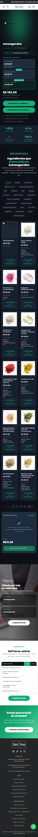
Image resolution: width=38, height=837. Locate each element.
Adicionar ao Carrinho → (19, 103)
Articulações (20, 211)
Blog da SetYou (19, 796)
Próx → (30, 506)
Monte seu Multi (19, 779)
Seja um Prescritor (19, 789)
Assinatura (19, 815)
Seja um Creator (19, 822)
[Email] (24, 751)
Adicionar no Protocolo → (19, 110)
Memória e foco (10, 187)
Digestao (8, 211)
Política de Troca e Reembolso (19, 812)
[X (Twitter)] (17, 751)
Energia (31, 191)
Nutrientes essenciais (26, 187)
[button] (4, 7)
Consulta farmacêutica (19, 793)
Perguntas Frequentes (19, 786)
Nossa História (19, 825)
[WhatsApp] (21, 751)
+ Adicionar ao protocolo (10, 262)
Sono (22, 207)
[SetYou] (19, 744)
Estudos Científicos (19, 818)
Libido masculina (26, 203)
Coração (6, 195)
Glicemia (14, 191)
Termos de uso (19, 805)
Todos (8, 183)
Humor (30, 211)
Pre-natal (31, 207)
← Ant (8, 506)
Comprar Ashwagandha (19, 730)
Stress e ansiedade (13, 199)
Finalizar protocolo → (19, 548)
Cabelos (17, 183)
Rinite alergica (19, 216)
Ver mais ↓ (6, 602)
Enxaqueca (31, 195)
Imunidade (28, 183)
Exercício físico (18, 195)
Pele (5, 191)
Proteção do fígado (9, 207)
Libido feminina (11, 203)
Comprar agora (19, 623)
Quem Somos (19, 782)
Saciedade (27, 199)
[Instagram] (13, 751)
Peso (22, 191)
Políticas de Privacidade (19, 808)
